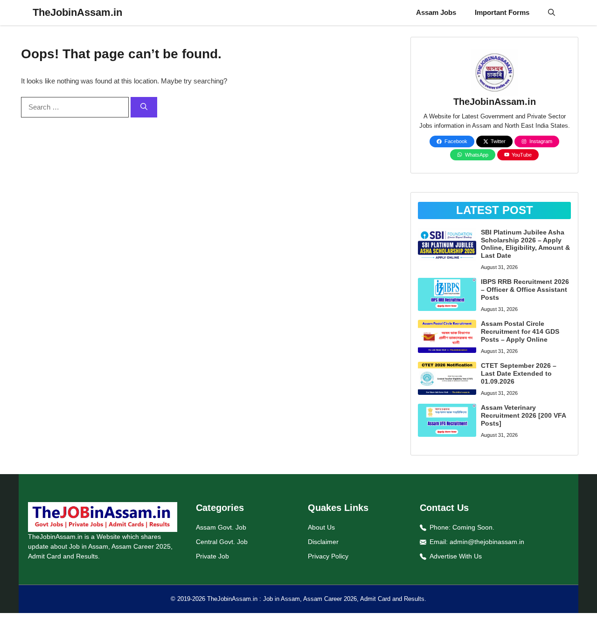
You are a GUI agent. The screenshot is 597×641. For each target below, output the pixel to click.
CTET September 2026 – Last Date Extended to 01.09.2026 (518, 373)
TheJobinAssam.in (77, 12)
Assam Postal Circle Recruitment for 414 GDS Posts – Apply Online (520, 331)
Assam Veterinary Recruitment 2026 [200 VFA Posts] (523, 415)
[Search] (144, 107)
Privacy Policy (328, 556)
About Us (321, 527)
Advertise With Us (456, 556)
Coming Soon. (473, 527)
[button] (551, 12)
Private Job (212, 556)
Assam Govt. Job (221, 527)
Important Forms (502, 12)
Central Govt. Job (222, 541)
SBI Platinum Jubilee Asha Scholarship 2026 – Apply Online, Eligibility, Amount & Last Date (525, 243)
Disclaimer (323, 541)
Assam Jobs (436, 12)
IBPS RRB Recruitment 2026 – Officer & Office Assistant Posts (525, 289)
